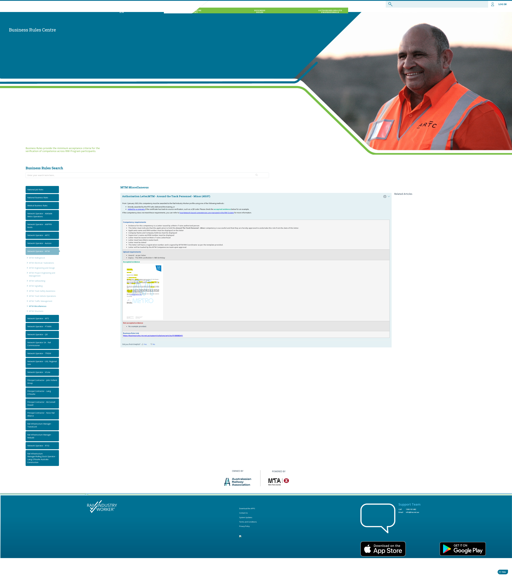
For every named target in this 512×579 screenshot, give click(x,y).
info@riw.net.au (412, 512)
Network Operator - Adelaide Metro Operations (39, 215)
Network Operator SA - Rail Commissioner (39, 344)
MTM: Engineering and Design (42, 268)
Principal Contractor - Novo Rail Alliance (41, 414)
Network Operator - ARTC (38, 235)
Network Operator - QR (37, 334)
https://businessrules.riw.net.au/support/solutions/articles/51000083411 (153, 335)
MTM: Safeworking (37, 281)
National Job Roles (35, 189)
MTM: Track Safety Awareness (42, 291)
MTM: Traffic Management (40, 301)
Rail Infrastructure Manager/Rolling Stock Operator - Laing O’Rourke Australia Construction (41, 458)
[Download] (251, 263)
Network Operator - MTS (38, 318)
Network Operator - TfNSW (39, 353)
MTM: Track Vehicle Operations (42, 296)
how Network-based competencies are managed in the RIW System (207, 212)
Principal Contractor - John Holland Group (42, 381)
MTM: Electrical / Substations (41, 263)
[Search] (256, 175)
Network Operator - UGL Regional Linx (42, 363)
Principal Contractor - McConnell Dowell (41, 403)
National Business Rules (37, 197)
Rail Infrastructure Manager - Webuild (39, 436)
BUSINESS (259, 11)
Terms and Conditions (248, 522)
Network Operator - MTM (38, 251)
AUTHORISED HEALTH (330, 11)
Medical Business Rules (37, 205)
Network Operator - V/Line (38, 372)
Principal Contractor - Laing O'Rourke (39, 392)
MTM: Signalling (36, 286)
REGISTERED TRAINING (407, 11)
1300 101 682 (411, 509)
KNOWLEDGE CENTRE (190, 11)
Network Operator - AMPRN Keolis (39, 226)
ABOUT (122, 11)
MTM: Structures (36, 311)
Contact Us (243, 513)
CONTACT (478, 11)
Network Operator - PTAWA (39, 326)
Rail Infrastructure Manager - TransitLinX (39, 425)
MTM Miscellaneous (37, 306)
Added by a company (136, 209)
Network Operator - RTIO (38, 445)
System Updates (245, 517)
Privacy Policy (244, 526)
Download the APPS (247, 508)
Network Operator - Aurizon (39, 243)
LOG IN (502, 4)
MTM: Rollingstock (37, 258)
